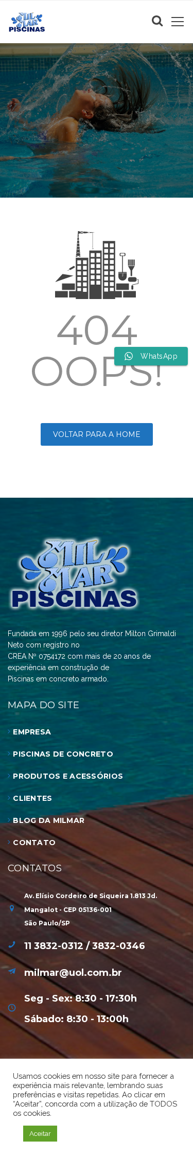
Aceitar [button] (40, 1133)
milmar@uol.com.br (73, 972)
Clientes (32, 798)
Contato (34, 842)
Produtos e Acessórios (68, 776)
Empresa (32, 732)
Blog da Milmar (48, 820)
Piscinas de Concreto (63, 754)
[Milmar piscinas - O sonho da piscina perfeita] (27, 21)
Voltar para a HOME (97, 434)
